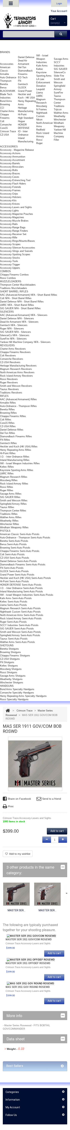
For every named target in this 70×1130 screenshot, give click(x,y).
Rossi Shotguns (8, 672)
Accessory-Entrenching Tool (15, 180)
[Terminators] (19, 21)
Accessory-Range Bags (13, 227)
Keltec (39, 69)
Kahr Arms (42, 65)
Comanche (6, 124)
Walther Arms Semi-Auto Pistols (17, 642)
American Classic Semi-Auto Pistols (19, 534)
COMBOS (5, 271)
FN (19, 80)
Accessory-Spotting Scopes (15, 254)
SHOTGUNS (7, 645)
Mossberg (41, 106)
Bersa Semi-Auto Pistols (13, 544)
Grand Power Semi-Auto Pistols (17, 574)
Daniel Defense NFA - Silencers (17, 318)
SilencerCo (60, 72)
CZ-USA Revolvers (10, 362)
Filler (56, 139)
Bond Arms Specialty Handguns (17, 689)
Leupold (40, 89)
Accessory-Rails (9, 224)
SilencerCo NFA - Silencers (14, 335)
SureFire (58, 92)
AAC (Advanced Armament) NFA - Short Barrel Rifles (28, 294)
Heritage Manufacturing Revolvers (18, 365)
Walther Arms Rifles (10, 517)
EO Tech (22, 77)
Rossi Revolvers (9, 379)
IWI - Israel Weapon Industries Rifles (20, 463)
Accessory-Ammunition (12, 156)
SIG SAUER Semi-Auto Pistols (17, 628)
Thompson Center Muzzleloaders (18, 284)
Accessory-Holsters (10, 197)
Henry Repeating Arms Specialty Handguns (23, 696)
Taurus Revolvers (9, 389)
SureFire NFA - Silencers (13, 338)
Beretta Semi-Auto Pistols (14, 541)
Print (10, 806)
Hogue (21, 121)
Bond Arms (6, 101)
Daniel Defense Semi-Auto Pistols (18, 561)
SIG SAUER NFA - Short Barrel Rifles (20, 308)
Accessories (6, 64)
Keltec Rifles (7, 466)
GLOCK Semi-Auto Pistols (14, 571)
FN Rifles (5, 439)
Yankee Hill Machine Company (60, 133)
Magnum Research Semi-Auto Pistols (20, 608)
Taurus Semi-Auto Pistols (14, 638)
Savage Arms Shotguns (13, 675)
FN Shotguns (7, 662)
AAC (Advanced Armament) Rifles (18, 399)
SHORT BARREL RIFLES (14, 291)
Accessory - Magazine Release (17, 150)
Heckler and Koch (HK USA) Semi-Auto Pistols (25, 578)
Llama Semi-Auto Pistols (13, 605)
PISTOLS (5, 530)
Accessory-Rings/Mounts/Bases (17, 241)
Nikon (39, 119)
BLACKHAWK (7, 91)
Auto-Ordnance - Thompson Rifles (18, 406)
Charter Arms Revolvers (13, 348)
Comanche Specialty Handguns (17, 692)
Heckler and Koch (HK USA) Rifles (19, 446)
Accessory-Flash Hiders (13, 183)
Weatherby (59, 116)
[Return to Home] (8, 710)
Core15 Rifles (7, 423)
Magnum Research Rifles (13, 476)
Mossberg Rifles (9, 480)
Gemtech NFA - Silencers (13, 325)
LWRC (39, 96)
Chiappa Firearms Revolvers (15, 352)
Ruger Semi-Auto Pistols (13, 621)
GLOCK (22, 87)
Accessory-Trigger (10, 264)
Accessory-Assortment (12, 160)
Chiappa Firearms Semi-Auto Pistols (19, 551)
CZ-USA (4, 134)
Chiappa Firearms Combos (14, 274)
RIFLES (4, 396)
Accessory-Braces (10, 173)
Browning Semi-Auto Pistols (15, 547)
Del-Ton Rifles (7, 433)
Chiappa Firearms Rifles (13, 416)
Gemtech (23, 84)
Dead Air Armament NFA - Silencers (19, 321)
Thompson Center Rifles (13, 510)
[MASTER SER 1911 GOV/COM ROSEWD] (16, 894)
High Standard (25, 117)
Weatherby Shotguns (11, 679)
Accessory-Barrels (10, 163)
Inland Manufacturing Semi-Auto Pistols (21, 591)
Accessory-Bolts (9, 170)
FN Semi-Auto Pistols (12, 567)
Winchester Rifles (9, 524)
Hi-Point (22, 114)
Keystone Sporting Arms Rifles (16, 470)
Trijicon (58, 109)
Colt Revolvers (8, 355)
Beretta (4, 84)
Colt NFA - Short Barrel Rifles (16, 298)
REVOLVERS (7, 345)
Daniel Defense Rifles (11, 429)
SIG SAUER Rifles (10, 497)
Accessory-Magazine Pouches (16, 214)
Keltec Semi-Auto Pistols (13, 601)
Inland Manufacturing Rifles (14, 460)
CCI (2, 107)
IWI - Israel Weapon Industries (42, 59)
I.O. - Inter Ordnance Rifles (14, 456)
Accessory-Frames (10, 190)
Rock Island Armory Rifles (14, 483)
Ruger (39, 143)
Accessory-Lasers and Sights (16, 207)
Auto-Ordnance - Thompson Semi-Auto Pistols (25, 537)
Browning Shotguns (10, 652)
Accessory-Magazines (12, 217)
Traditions (59, 106)
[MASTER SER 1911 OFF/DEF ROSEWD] (47, 894)
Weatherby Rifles (9, 520)
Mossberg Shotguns (11, 669)
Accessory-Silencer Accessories (17, 247)
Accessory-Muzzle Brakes (14, 220)
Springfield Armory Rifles (13, 503)
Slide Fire (59, 75)
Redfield (40, 129)
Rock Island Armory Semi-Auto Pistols (21, 618)
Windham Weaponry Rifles (14, 527)
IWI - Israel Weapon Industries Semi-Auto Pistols (26, 594)
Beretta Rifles (7, 409)
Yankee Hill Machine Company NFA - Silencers (25, 342)
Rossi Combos (8, 278)
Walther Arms (61, 112)
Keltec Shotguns (9, 665)
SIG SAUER (60, 69)
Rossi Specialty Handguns (14, 699)
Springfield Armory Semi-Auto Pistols (20, 635)
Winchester (60, 119)
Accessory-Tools (9, 261)
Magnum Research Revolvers (16, 369)
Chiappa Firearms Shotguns (15, 655)
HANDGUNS (7, 685)
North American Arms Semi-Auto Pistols (21, 615)
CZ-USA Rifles (8, 426)
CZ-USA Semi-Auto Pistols (14, 557)
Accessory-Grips (9, 193)
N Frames (41, 109)
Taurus (57, 96)
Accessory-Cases (9, 176)
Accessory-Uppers (10, 267)
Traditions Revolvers (11, 392)
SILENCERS (7, 311)
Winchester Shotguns (11, 682)
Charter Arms (7, 111)
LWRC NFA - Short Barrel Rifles (17, 305)
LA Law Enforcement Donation (43, 82)
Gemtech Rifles (8, 443)
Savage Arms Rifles (10, 493)
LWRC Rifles (7, 473)
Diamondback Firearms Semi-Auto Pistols (22, 564)
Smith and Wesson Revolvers (16, 385)
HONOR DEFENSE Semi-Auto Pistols (20, 584)
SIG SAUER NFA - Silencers (15, 332)
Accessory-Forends (10, 187)
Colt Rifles (5, 419)
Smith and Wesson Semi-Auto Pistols (20, 632)
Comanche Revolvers (11, 359)
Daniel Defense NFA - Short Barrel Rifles (22, 301)
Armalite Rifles (8, 402)
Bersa (3, 87)
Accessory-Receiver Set (13, 234)
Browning (5, 104)
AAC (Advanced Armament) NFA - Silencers (23, 315)
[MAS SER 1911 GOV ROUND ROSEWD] (30, 983)
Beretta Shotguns (9, 648)
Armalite (4, 74)
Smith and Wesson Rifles (13, 500)
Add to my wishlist (19, 853)
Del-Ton (22, 67)
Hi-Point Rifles (7, 453)
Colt (2, 121)
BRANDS (5, 52)
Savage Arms (61, 58)
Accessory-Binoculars (12, 166)
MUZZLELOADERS (10, 281)
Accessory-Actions (10, 153)
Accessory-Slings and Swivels (16, 251)
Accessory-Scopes (10, 244)
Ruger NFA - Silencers (12, 328)
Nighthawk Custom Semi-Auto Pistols (20, 611)
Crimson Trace (8, 131)
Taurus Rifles (7, 507)
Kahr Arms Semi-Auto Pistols (16, 598)
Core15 (4, 128)
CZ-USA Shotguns (10, 659)
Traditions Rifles (9, 514)
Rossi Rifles (6, 487)
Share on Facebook (19, 798)
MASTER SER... (16, 910)
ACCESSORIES (9, 146)
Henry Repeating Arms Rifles (15, 450)
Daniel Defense (26, 57)
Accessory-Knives (10, 203)
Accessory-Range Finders (14, 230)
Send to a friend (51, 798)
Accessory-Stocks (10, 257)
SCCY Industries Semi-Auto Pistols (19, 625)
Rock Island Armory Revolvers (16, 375)
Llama (39, 92)
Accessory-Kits (8, 200)
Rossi (39, 139)
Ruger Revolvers (9, 382)
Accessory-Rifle (8, 237)
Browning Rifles (8, 412)
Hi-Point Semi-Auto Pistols (14, 581)
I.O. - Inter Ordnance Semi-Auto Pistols (21, 588)
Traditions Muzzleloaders (13, 288)
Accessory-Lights (9, 210)
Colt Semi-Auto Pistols (12, 554)
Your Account (59, 11)
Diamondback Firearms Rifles (16, 436)
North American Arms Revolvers (17, 372)
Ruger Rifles (6, 490)
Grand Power (25, 91)
